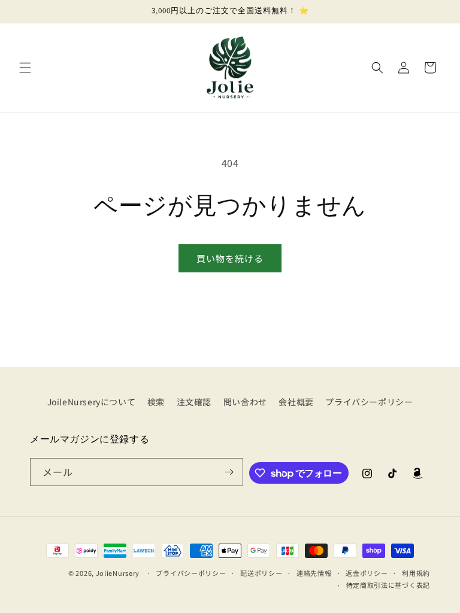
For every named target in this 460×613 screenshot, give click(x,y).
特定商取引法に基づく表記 (388, 585)
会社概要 (296, 402)
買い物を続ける (230, 258)
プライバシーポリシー (369, 402)
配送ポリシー (261, 573)
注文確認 (194, 402)
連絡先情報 (314, 573)
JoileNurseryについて (91, 402)
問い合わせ (245, 402)
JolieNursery (118, 573)
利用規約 (416, 573)
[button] (25, 67)
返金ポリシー (367, 573)
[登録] (229, 472)
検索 (156, 402)
